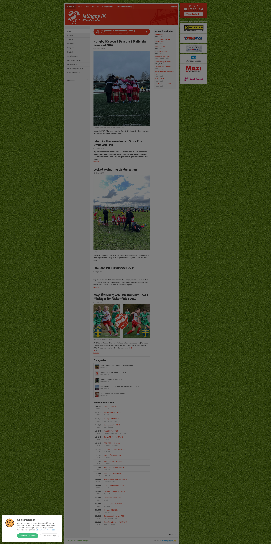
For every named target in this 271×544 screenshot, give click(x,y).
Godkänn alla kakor (27, 536)
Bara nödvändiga (49, 536)
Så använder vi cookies (45, 530)
